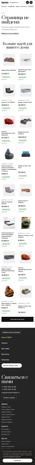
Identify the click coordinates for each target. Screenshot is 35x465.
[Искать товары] (31, 2)
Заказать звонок (9, 397)
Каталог (4, 6)
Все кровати (5, 429)
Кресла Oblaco (6, 441)
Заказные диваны (6, 422)
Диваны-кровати (6, 419)
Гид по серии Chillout (8, 414)
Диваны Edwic (5, 417)
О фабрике (11, 6)
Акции (18, 6)
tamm (4, 2)
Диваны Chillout (6, 412)
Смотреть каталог (17, 319)
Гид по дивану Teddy (7, 409)
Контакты (24, 6)
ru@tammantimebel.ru (10, 392)
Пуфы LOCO (5, 444)
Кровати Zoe (5, 434)
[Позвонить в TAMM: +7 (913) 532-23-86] (27, 2)
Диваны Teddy (6, 407)
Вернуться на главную (10, 33)
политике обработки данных (12, 456)
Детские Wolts (6, 432)
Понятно (17, 461)
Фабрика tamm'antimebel (11, 332)
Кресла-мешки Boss (7, 446)
